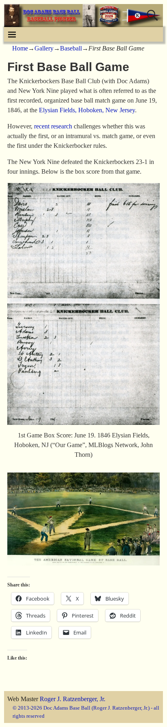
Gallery (44, 48)
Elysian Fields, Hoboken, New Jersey (87, 110)
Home (20, 48)
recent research (53, 126)
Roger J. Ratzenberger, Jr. (72, 698)
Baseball (71, 48)
